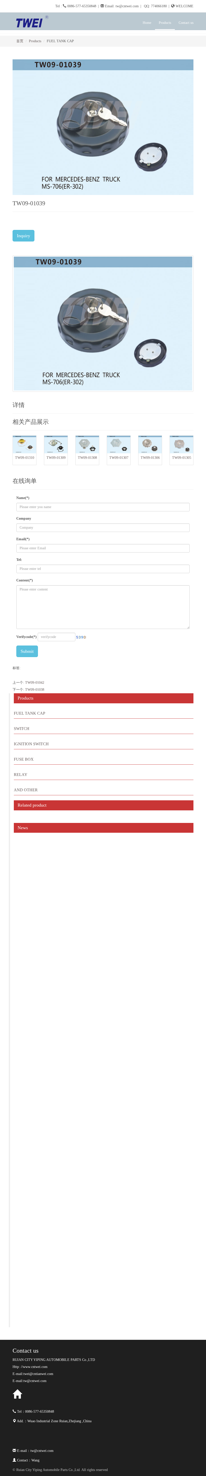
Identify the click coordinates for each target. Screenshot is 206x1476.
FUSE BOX (24, 759)
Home (147, 23)
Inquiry (23, 235)
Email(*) (23, 539)
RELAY (20, 774)
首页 (19, 41)
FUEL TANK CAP (29, 713)
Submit (27, 651)
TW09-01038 (34, 690)
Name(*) (22, 498)
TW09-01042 (34, 682)
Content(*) (24, 580)
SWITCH (21, 728)
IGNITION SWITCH (31, 744)
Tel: (19, 560)
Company (23, 518)
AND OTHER (26, 790)
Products (35, 41)
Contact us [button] (186, 23)
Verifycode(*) (26, 637)
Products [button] (165, 23)
